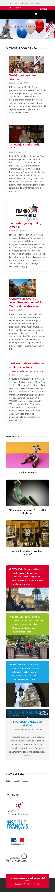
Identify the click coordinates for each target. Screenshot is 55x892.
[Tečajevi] (27, 599)
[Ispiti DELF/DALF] (27, 647)
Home (12, 3)
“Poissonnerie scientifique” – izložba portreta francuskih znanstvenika (26, 367)
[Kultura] (27, 694)
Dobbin (37, 884)
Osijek (41, 3)
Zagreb (20, 3)
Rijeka (34, 3)
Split (27, 3)
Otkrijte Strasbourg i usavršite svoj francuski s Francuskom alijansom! (26, 302)
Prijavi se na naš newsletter (17, 781)
